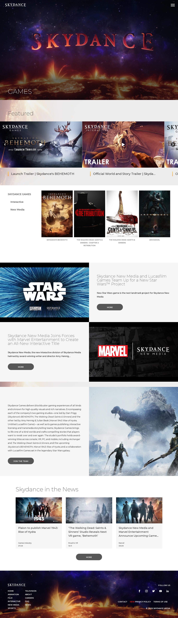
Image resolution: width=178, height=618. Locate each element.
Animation (13, 594)
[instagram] (146, 591)
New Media (17, 209)
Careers (29, 598)
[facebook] (139, 591)
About (28, 594)
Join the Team (20, 461)
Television (30, 591)
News (28, 605)
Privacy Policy (140, 602)
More (110, 307)
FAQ (27, 601)
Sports (12, 608)
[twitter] (153, 591)
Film (10, 598)
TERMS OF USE (160, 602)
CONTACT (122, 602)
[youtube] (160, 591)
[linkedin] (167, 591)
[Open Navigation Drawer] (173, 5)
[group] (41, 150)
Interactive (16, 202)
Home (11, 591)
